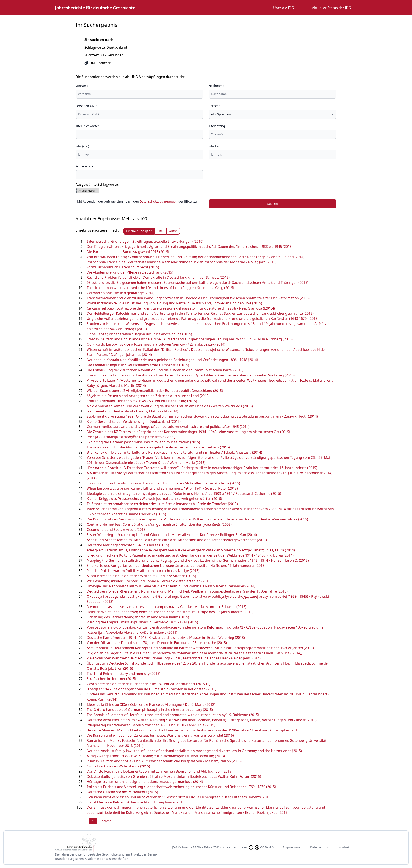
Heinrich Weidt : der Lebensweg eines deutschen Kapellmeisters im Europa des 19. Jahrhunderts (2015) (170, 611)
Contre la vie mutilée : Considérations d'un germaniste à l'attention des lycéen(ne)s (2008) (159, 524)
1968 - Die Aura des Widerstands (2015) (118, 766)
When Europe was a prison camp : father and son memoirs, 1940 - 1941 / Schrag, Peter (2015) (162, 488)
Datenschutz (319, 847)
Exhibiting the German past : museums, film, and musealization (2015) (143, 442)
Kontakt (343, 847)
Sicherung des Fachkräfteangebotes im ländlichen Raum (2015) (138, 617)
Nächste (105, 821)
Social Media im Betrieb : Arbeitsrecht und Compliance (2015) (136, 802)
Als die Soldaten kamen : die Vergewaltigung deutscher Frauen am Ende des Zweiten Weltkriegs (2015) (170, 406)
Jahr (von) (82, 146)
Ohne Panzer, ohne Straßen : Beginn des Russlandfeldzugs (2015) (139, 334)
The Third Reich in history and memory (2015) (123, 673)
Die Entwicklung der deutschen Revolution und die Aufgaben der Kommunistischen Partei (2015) (165, 370)
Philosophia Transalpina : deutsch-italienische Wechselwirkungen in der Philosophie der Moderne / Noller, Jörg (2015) (181, 262)
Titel (160, 231)
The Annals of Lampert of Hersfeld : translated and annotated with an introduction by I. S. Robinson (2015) (173, 714)
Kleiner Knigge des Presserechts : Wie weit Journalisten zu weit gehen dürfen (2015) (154, 498)
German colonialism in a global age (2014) (120, 292)
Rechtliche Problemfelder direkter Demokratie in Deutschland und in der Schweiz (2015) (158, 277)
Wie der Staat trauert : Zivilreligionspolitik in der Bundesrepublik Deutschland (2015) (155, 390)
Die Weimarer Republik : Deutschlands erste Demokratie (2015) (138, 365)
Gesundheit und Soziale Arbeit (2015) (117, 529)
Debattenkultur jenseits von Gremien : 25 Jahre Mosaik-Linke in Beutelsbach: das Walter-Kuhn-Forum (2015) (174, 776)
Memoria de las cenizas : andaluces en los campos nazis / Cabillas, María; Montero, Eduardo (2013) (166, 606)
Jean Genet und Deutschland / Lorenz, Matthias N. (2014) (132, 411)
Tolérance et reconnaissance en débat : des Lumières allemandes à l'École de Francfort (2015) (162, 503)
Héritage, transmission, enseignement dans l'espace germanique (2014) (145, 781)
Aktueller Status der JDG (331, 7)
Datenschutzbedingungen (158, 201)
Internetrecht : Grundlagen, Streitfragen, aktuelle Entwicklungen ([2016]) (145, 241)
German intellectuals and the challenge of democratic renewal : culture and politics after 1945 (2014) (168, 426)
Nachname (216, 86)
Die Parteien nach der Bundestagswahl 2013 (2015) (128, 251)
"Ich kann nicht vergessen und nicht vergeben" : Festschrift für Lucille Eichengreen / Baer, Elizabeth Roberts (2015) (179, 797)
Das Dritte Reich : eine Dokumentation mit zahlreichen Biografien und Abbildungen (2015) (159, 771)
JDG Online (180, 847)
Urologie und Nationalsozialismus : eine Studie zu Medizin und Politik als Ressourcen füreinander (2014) (171, 586)
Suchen (272, 204)
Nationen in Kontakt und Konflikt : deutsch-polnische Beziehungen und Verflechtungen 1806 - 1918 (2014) (172, 359)
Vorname (82, 86)
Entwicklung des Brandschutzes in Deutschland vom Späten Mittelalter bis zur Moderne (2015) (163, 483)
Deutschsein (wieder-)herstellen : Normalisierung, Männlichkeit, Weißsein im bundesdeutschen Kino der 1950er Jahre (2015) (187, 591)
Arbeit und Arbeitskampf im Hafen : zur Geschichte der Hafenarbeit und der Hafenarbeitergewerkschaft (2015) (177, 539)
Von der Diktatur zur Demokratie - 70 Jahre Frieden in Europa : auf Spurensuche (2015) (157, 642)
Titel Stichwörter (87, 126)
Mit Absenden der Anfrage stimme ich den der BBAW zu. (137, 201)
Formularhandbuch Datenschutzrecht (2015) (123, 267)
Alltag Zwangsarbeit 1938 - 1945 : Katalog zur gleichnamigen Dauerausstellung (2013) (156, 756)
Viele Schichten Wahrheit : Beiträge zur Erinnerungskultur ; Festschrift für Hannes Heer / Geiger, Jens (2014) (174, 658)
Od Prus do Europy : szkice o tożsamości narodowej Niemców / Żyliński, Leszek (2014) (156, 344)
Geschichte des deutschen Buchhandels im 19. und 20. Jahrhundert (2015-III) (148, 683)
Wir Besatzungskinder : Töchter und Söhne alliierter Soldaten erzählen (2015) (149, 581)
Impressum (291, 847)
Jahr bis (214, 146)
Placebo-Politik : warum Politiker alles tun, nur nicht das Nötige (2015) (143, 570)
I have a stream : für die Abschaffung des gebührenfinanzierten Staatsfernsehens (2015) (158, 447)
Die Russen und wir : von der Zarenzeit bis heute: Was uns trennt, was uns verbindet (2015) (160, 735)
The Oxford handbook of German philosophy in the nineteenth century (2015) (150, 709)
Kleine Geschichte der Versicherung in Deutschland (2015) (134, 421)
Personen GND (86, 106)
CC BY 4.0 (267, 847)
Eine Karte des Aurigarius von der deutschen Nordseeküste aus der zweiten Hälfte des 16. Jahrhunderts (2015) (176, 565)
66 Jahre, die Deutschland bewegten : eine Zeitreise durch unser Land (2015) (148, 395)
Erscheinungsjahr (139, 231)
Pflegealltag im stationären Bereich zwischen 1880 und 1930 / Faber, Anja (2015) (151, 725)
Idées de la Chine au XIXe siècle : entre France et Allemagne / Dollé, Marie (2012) (151, 704)
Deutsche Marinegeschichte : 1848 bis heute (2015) (128, 545)
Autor (173, 231)
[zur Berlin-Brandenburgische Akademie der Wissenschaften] (110, 843)
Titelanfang (217, 126)
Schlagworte (84, 166)
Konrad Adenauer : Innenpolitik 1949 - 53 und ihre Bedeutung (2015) (142, 401)
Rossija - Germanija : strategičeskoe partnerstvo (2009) (131, 437)
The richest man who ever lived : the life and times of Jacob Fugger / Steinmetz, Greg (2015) (160, 287)
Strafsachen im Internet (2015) (111, 678)
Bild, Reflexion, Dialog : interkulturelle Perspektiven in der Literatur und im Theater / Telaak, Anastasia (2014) (174, 452)
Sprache (214, 106)
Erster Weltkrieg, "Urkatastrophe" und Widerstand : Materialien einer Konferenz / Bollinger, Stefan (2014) (172, 534)
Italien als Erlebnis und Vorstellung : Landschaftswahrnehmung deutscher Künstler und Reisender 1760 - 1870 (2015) (181, 786)
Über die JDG (283, 7)
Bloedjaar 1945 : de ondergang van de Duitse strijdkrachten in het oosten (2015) (151, 689)
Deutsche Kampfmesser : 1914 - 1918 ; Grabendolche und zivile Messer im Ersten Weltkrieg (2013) (166, 637)
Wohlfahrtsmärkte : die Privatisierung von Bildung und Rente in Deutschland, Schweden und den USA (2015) (174, 303)
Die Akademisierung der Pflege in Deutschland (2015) (130, 272)
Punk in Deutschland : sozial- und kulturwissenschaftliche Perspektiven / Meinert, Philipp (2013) (164, 761)
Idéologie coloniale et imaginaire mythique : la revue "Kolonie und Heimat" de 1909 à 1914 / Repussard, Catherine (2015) (184, 493)
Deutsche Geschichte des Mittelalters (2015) (122, 792)
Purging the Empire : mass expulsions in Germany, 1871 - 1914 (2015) (142, 622)
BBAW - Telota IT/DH (207, 847)
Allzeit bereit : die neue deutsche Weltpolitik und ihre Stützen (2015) (141, 575)
